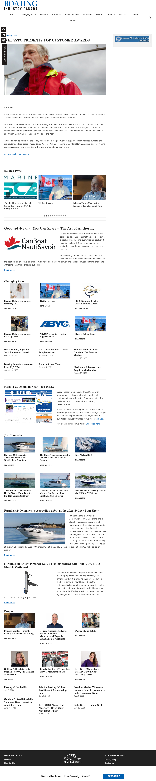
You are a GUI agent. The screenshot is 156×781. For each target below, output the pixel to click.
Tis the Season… (46, 203)
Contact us (109, 763)
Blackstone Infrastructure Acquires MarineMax (87, 369)
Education (87, 14)
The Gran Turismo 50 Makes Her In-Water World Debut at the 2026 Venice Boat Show (18, 493)
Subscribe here (93, 424)
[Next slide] (102, 194)
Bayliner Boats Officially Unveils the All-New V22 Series (90, 492)
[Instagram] (3, 40)
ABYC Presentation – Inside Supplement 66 (53, 335)
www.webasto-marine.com (16, 154)
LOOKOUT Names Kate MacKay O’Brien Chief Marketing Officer (87, 671)
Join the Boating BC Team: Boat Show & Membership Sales (55, 670)
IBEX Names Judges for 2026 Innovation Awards (86, 302)
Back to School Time (85, 333)
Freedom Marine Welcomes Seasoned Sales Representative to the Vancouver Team (90, 690)
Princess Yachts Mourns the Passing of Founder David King (87, 204)
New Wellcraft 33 (83, 454)
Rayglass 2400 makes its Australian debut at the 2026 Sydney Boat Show (15, 457)
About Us (7, 759)
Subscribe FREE (4, 54)
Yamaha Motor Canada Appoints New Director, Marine (86, 352)
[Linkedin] (3, 35)
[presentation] (20, 187)
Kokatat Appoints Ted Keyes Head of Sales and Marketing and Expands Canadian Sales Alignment (53, 634)
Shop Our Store (10, 763)
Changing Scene (28, 14)
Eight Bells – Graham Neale (88, 705)
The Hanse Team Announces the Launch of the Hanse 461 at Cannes (55, 457)
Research (122, 14)
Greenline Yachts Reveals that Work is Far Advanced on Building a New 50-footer (54, 493)
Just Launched (72, 14)
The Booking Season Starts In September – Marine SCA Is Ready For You (18, 206)
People (111, 14)
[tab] (44, 216)
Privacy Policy (110, 759)
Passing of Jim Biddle (85, 630)
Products (56, 14)
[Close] (153, 768)
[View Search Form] (150, 18)
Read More (9, 270)
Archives (99, 419)
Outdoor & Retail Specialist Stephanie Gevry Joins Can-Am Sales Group (19, 671)
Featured (44, 14)
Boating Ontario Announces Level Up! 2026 (17, 335)
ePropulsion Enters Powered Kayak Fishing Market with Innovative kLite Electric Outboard (52, 565)
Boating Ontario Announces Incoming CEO (17, 302)
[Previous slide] (8, 194)
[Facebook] (3, 29)
